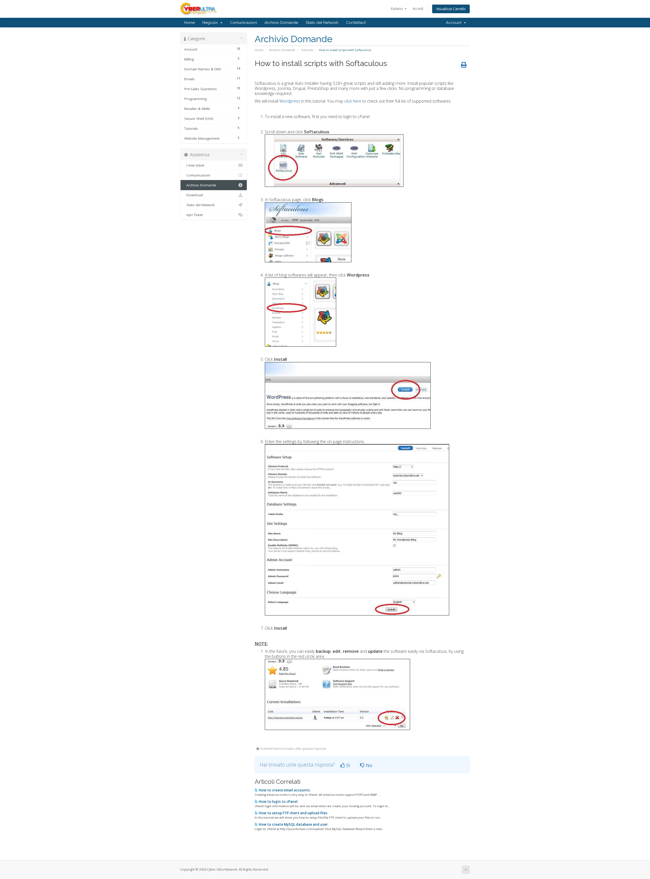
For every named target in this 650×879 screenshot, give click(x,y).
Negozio (211, 22)
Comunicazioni (243, 22)
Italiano (397, 8)
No (368, 765)
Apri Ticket (193, 215)
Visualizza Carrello (451, 8)
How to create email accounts (284, 790)
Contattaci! (356, 22)
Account (454, 22)
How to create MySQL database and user (293, 824)
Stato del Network (322, 22)
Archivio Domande (281, 22)
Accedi (418, 8)
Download (193, 195)
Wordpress (289, 101)
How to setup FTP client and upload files (292, 813)
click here (352, 101)
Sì (347, 765)
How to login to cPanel (278, 801)
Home (189, 22)
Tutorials (307, 50)
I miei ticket (194, 165)
